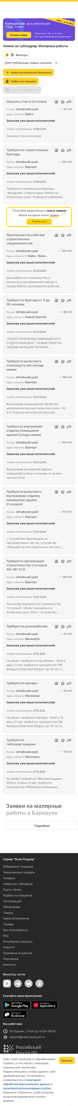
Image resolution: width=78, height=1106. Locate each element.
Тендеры (9, 878)
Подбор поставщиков (17, 895)
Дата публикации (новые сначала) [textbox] (28, 62)
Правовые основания (17, 953)
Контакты (9, 964)
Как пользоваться (15, 930)
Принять (67, 1060)
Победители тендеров (18, 866)
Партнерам (10, 958)
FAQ (5, 935)
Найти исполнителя (16, 918)
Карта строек (12, 889)
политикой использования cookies (27, 1088)
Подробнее (42, 825)
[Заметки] (56, 101)
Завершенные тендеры (19, 872)
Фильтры (17, 55)
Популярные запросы (18, 941)
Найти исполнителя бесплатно (31, 72)
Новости (8, 947)
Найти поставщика (23, 81)
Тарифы (8, 924)
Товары (8, 912)
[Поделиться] (69, 101)
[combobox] (31, 62)
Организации (12, 901)
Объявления (11, 907)
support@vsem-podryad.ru (27, 1037)
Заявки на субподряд (18, 883)
